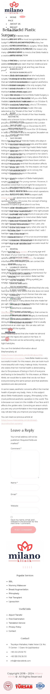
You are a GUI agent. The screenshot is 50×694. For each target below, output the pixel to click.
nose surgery (21, 251)
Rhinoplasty (16, 69)
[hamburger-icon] (22, 17)
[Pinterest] (31, 567)
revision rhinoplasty (24, 258)
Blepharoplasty (8, 312)
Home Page (12, 19)
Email (14, 494)
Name (14, 483)
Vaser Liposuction (19, 135)
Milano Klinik (6, 198)
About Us (15, 24)
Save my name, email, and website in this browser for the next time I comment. (24, 521)
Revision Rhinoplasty (21, 72)
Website (14, 506)
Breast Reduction (19, 36)
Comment (16, 448)
